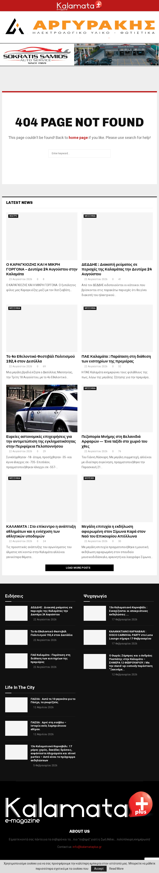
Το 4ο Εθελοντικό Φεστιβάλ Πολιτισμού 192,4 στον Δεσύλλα (40, 359)
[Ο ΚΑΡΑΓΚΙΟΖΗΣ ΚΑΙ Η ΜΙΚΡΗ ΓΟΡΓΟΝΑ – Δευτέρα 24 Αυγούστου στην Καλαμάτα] (41, 236)
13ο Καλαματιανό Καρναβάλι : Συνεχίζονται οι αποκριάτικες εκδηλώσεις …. (128, 611)
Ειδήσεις (14, 596)
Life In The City (20, 687)
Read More (116, 868)
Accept (99, 868)
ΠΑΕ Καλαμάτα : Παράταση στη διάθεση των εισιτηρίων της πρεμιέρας (116, 359)
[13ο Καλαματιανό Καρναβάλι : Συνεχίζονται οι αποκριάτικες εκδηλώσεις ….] (95, 613)
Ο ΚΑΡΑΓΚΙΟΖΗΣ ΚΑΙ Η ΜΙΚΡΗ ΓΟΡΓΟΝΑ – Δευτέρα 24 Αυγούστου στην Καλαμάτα (41, 269)
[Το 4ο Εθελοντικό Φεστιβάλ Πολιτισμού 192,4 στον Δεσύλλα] (41, 328)
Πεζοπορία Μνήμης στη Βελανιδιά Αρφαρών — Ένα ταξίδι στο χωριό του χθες (114, 441)
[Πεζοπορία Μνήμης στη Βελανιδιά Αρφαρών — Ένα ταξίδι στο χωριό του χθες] (117, 408)
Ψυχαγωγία (95, 596)
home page (78, 137)
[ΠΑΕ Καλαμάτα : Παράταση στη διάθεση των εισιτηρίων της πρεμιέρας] (117, 328)
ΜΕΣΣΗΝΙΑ (90, 216)
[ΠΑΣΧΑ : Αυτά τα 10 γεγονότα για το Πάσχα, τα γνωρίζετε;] (16, 704)
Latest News (19, 202)
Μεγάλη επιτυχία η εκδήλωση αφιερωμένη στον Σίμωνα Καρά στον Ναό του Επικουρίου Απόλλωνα (114, 531)
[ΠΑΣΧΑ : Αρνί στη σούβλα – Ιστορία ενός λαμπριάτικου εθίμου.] (16, 728)
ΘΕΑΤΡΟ (13, 216)
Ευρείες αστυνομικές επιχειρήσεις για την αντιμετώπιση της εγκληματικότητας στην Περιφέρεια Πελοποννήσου (41, 441)
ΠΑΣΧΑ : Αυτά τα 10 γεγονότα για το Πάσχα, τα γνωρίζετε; (53, 700)
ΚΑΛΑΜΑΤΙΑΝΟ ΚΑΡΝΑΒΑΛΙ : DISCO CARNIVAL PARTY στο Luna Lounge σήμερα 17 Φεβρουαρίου (131, 635)
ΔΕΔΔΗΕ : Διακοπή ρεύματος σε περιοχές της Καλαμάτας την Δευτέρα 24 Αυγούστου (117, 269)
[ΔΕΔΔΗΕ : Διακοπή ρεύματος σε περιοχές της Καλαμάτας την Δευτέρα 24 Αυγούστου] (117, 236)
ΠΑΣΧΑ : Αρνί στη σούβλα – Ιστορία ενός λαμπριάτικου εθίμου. (48, 726)
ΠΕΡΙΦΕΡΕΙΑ (15, 388)
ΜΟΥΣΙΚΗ (89, 478)
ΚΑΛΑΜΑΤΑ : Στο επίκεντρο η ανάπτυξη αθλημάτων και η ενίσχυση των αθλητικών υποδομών (41, 531)
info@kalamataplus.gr (87, 847)
